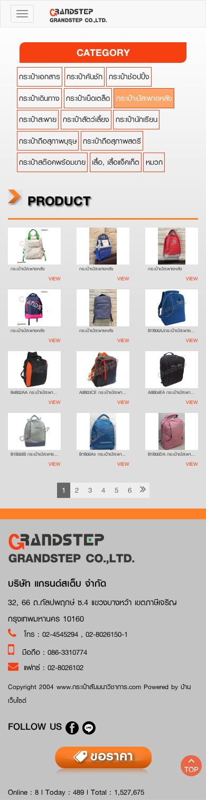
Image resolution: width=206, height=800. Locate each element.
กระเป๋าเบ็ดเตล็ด (88, 98)
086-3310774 (67, 652)
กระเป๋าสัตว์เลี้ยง (86, 119)
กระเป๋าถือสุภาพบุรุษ (48, 141)
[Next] (142, 490)
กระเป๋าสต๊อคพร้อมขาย (52, 162)
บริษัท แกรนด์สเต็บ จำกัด (57, 583)
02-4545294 (61, 634)
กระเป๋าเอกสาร (39, 76)
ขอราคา (111, 756)
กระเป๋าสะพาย (38, 119)
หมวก (154, 162)
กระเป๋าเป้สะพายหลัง (144, 98)
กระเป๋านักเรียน (136, 119)
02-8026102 (65, 667)
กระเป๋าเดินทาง (39, 98)
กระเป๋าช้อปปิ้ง (129, 76)
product (57, 200)
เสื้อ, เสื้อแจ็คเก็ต (115, 162)
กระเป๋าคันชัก (84, 76)
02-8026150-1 (107, 634)
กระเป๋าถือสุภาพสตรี (112, 141)
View (55, 278)
